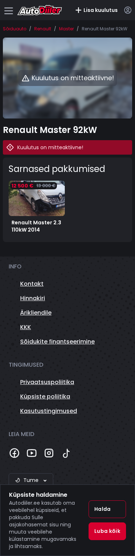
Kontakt (32, 284)
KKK (25, 327)
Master (66, 29)
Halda (102, 509)
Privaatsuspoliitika (47, 382)
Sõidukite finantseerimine (57, 341)
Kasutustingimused (48, 411)
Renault (42, 29)
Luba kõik (107, 531)
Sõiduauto (14, 29)
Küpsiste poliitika (45, 396)
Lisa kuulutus (101, 10)
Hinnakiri (32, 298)
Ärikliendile (35, 313)
